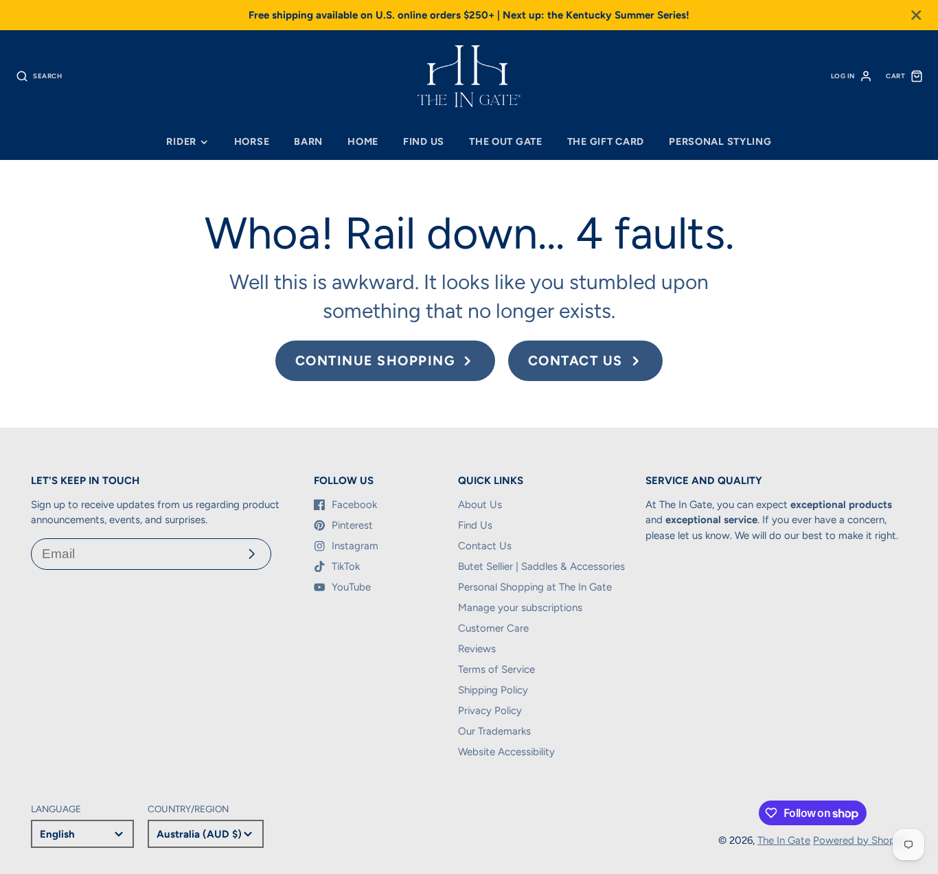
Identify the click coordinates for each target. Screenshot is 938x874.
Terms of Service (496, 669)
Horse (252, 141)
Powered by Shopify (860, 840)
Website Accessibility (506, 752)
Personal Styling (720, 141)
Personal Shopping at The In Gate (535, 587)
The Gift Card (605, 141)
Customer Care (493, 628)
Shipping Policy (493, 690)
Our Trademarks (494, 731)
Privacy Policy (490, 710)
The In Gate (783, 840)
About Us (480, 504)
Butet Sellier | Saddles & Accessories (541, 566)
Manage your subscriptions (520, 607)
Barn (308, 141)
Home (362, 141)
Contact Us (485, 546)
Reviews (477, 649)
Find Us (423, 141)
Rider (181, 141)
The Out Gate (505, 141)
